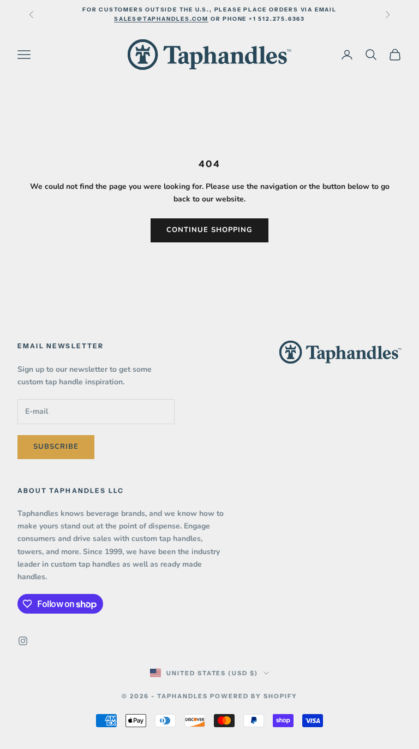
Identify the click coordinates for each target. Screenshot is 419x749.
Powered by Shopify (253, 696)
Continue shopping (209, 230)
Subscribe (56, 446)
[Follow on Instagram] (22, 640)
